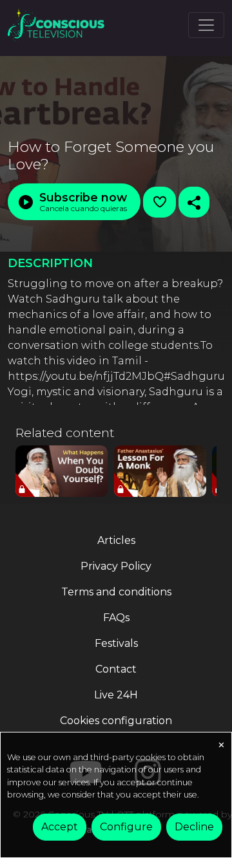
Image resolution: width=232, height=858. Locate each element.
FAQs (116, 617)
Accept (59, 827)
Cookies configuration (116, 720)
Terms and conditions (116, 592)
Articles (116, 540)
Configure (126, 827)
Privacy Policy (116, 566)
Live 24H (116, 695)
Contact (116, 669)
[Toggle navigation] (206, 25)
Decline (194, 827)
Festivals (116, 643)
